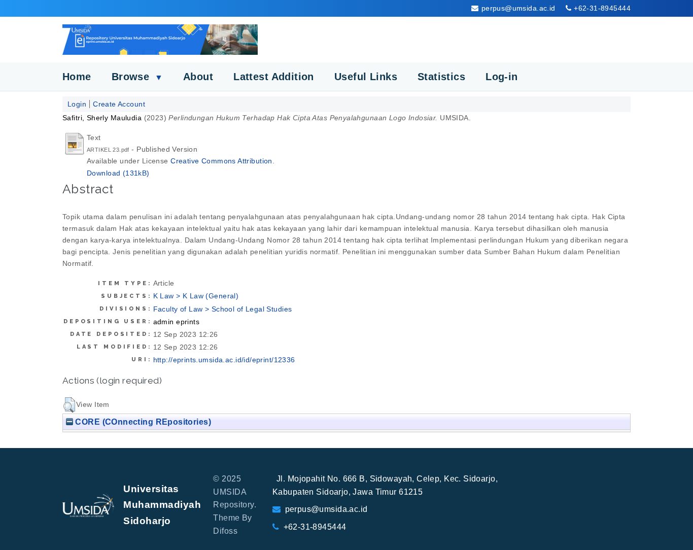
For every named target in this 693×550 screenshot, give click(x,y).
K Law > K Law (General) (196, 296)
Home (76, 76)
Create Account (119, 104)
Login (76, 104)
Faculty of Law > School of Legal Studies (222, 309)
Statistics (441, 76)
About (198, 76)
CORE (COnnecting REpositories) (142, 421)
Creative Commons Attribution (221, 161)
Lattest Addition (273, 76)
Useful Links (365, 76)
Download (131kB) (118, 173)
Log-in (502, 76)
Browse (137, 76)
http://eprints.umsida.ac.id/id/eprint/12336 (224, 360)
